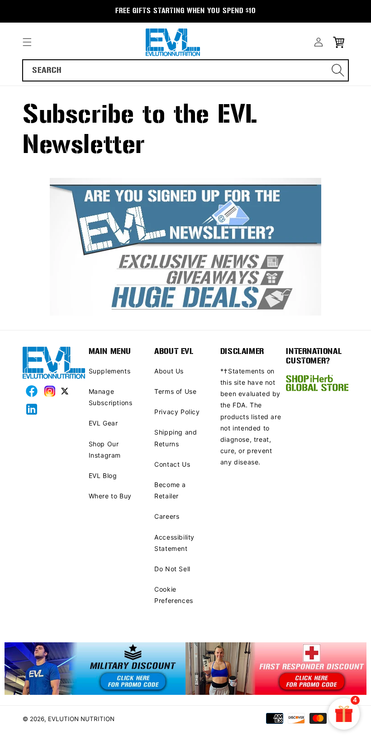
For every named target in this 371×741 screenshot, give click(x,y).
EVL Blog (103, 475)
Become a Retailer (170, 490)
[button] (27, 42)
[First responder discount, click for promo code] (276, 669)
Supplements (110, 371)
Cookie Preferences (173, 594)
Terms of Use (175, 391)
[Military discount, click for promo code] (95, 669)
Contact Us (172, 464)
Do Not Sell (172, 569)
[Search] (338, 70)
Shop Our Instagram (105, 449)
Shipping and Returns (175, 437)
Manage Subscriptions (111, 396)
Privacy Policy (177, 412)
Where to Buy (110, 496)
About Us (169, 371)
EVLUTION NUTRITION (81, 718)
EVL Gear (103, 423)
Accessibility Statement (174, 542)
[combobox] (185, 70)
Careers (166, 516)
